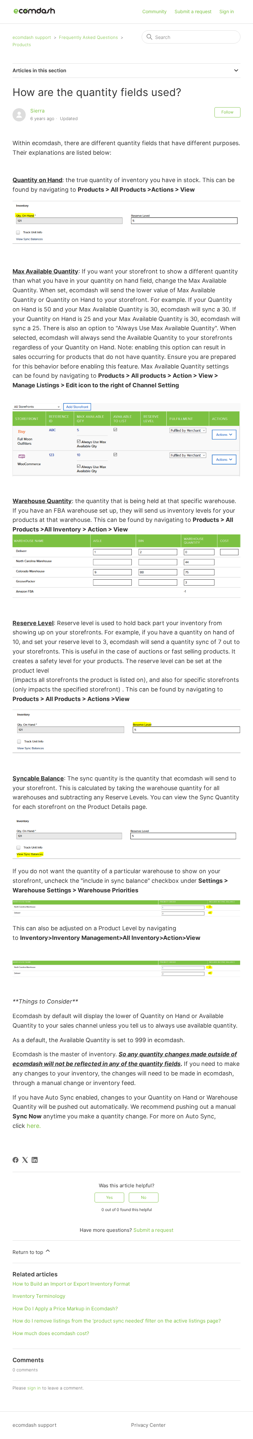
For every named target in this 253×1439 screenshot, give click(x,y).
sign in (34, 1388)
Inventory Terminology (39, 1296)
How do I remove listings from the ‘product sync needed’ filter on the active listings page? (117, 1321)
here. (34, 1125)
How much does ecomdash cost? (51, 1333)
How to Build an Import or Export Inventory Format (71, 1284)
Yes (109, 1197)
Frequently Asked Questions (88, 37)
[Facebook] (15, 1160)
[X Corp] (25, 1160)
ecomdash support (32, 37)
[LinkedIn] (35, 1160)
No (143, 1197)
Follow (227, 112)
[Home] (34, 15)
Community (154, 11)
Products (22, 44)
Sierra (37, 111)
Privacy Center (148, 1425)
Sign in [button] (226, 11)
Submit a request (193, 11)
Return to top (28, 1252)
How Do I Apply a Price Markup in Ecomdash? (65, 1308)
